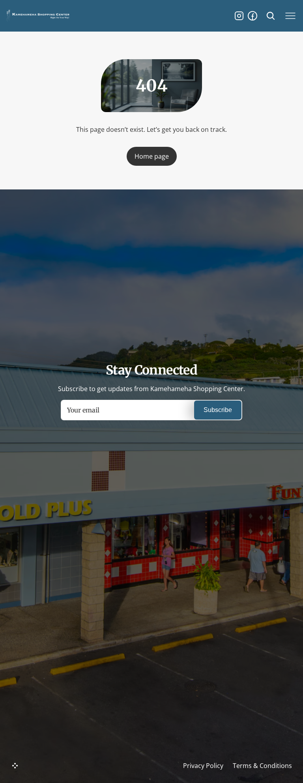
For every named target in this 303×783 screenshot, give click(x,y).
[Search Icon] (270, 15)
